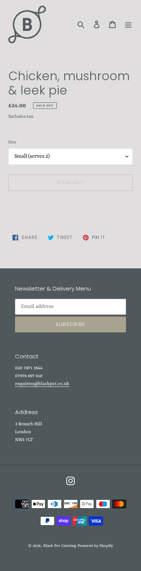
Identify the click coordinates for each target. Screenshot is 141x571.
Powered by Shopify (95, 546)
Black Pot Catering (59, 546)
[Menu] (128, 25)
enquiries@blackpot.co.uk (42, 384)
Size (12, 142)
